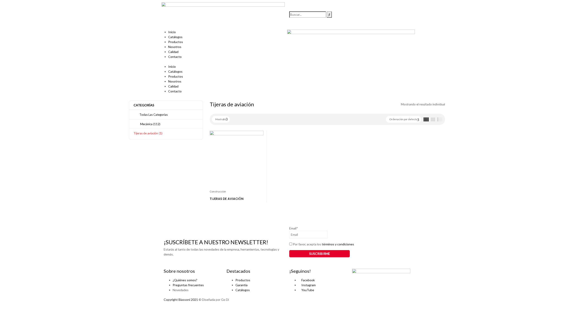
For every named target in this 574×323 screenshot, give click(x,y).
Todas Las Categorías (153, 114)
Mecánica (149, 124)
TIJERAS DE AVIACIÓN (227, 198)
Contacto (175, 57)
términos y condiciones (338, 244)
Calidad (173, 52)
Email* (293, 228)
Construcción (218, 191)
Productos (175, 42)
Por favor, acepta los (323, 244)
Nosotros (174, 47)
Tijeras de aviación (148, 133)
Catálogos (175, 37)
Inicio (172, 32)
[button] (223, 61)
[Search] (329, 14)
